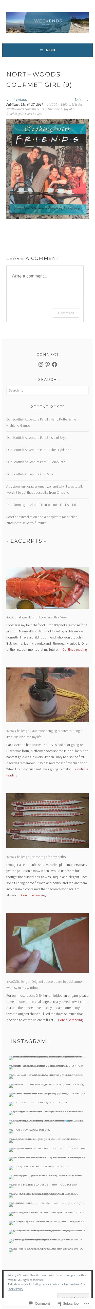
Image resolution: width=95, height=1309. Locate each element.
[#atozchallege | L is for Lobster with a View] (47, 589)
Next (79, 99)
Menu (50, 50)
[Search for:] (47, 390)
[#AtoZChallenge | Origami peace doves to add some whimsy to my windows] (47, 944)
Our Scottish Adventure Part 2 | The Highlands (38, 449)
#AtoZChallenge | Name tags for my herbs (36, 856)
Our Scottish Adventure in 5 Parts (29, 474)
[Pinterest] (48, 364)
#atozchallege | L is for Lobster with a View (36, 617)
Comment (66, 313)
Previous (19, 99)
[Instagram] (41, 364)
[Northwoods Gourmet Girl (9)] (47, 217)
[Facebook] (54, 364)
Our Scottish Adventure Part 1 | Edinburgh (35, 462)
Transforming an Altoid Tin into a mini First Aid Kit (41, 504)
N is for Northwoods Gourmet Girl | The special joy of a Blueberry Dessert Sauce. (44, 109)
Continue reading (74, 649)
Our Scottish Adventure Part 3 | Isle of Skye (36, 437)
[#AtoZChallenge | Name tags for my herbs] (47, 821)
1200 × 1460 (59, 104)
